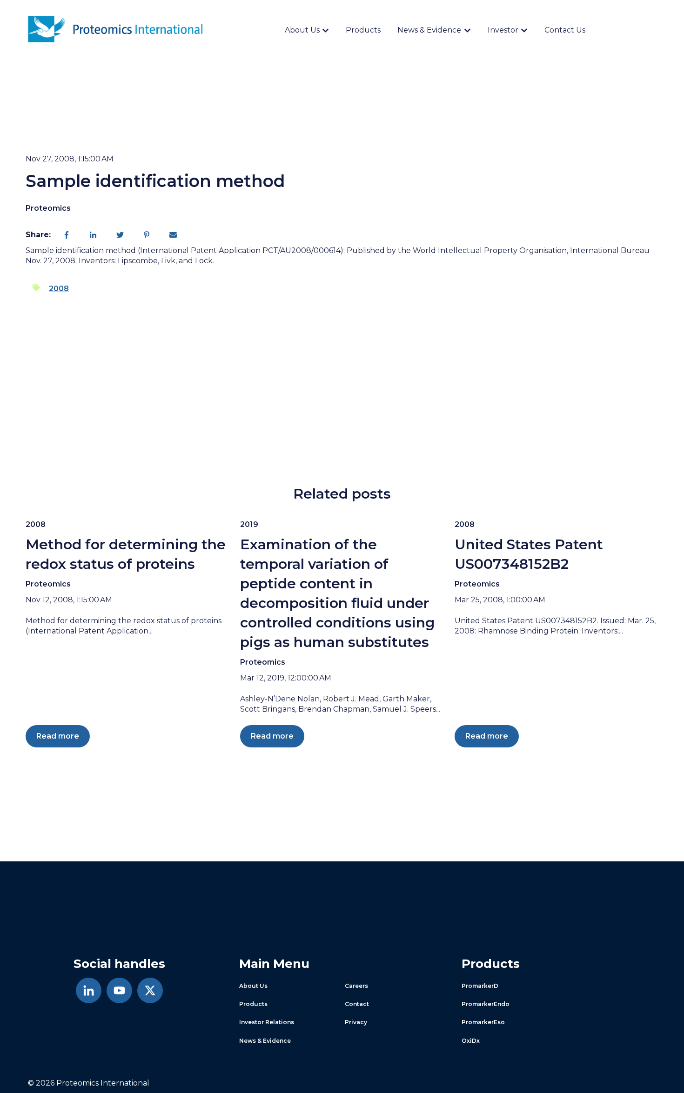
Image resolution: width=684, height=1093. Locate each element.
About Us (302, 30)
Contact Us (564, 30)
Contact (357, 1003)
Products (363, 30)
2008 (59, 288)
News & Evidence (429, 30)
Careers (356, 985)
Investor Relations (266, 1022)
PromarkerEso (483, 1022)
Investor (503, 30)
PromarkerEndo (486, 1003)
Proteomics (48, 208)
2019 (249, 524)
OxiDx (471, 1040)
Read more (57, 736)
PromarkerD (480, 985)
